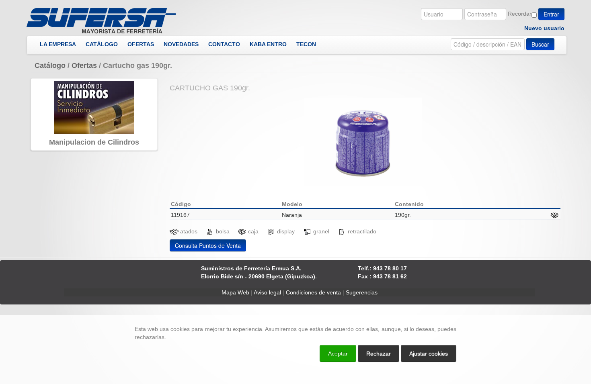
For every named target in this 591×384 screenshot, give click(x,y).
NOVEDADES (181, 44)
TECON (306, 44)
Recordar (519, 13)
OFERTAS (140, 44)
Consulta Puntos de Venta (208, 245)
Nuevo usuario (544, 28)
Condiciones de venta (313, 292)
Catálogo (50, 65)
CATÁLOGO (102, 44)
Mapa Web (235, 292)
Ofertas (84, 65)
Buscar (540, 44)
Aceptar (338, 353)
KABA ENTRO (268, 44)
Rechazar (378, 353)
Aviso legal (267, 292)
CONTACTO (224, 44)
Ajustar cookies (495, 307)
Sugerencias (362, 292)
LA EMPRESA (58, 44)
